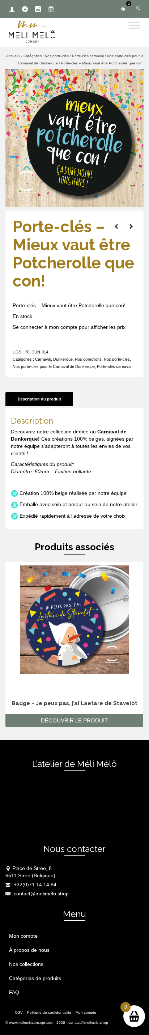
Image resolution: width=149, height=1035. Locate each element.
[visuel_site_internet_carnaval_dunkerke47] (74, 137)
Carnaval (43, 359)
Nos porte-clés (117, 359)
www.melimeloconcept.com (31, 1023)
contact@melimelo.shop (40, 893)
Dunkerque (63, 359)
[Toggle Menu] (134, 25)
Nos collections (88, 359)
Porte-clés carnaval (114, 366)
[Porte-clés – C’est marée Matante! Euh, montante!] (130, 226)
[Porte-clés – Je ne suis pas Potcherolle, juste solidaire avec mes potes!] (116, 226)
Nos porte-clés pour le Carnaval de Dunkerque (54, 366)
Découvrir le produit (74, 720)
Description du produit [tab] (39, 399)
